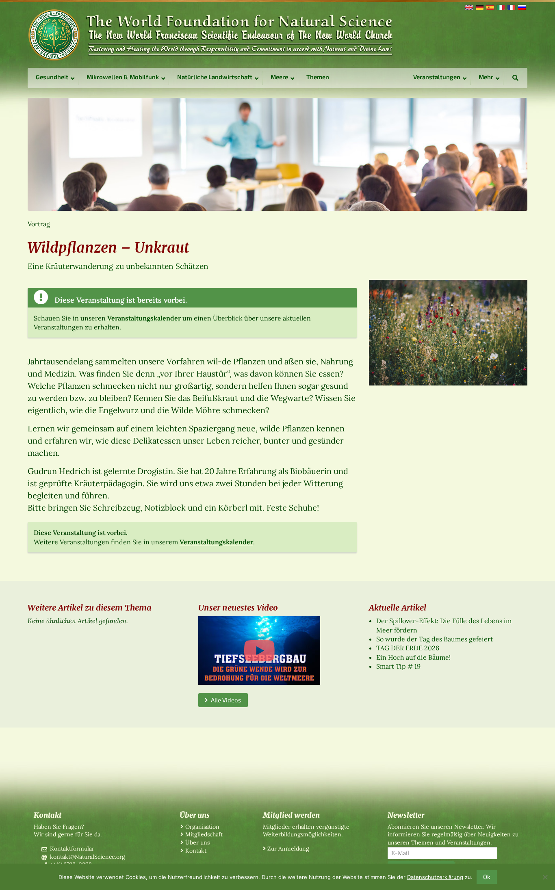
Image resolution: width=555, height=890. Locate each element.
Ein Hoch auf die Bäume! (413, 657)
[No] (545, 877)
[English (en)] (468, 6)
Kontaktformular (72, 848)
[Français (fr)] (510, 6)
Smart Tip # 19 (398, 666)
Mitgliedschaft (204, 834)
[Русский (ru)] (521, 6)
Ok (486, 876)
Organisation (202, 826)
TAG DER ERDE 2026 (407, 648)
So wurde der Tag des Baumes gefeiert (434, 639)
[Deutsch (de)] (479, 6)
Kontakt (195, 850)
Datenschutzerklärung (435, 877)
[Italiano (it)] (500, 6)
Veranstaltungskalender (144, 318)
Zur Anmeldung (288, 848)
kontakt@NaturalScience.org (87, 856)
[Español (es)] (489, 6)
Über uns (197, 842)
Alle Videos (224, 700)
